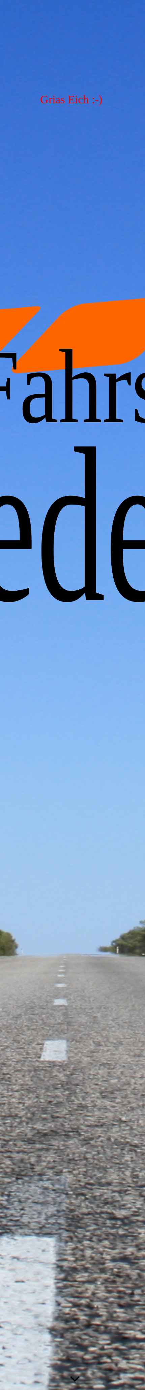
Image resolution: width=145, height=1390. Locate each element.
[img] (72, 695)
